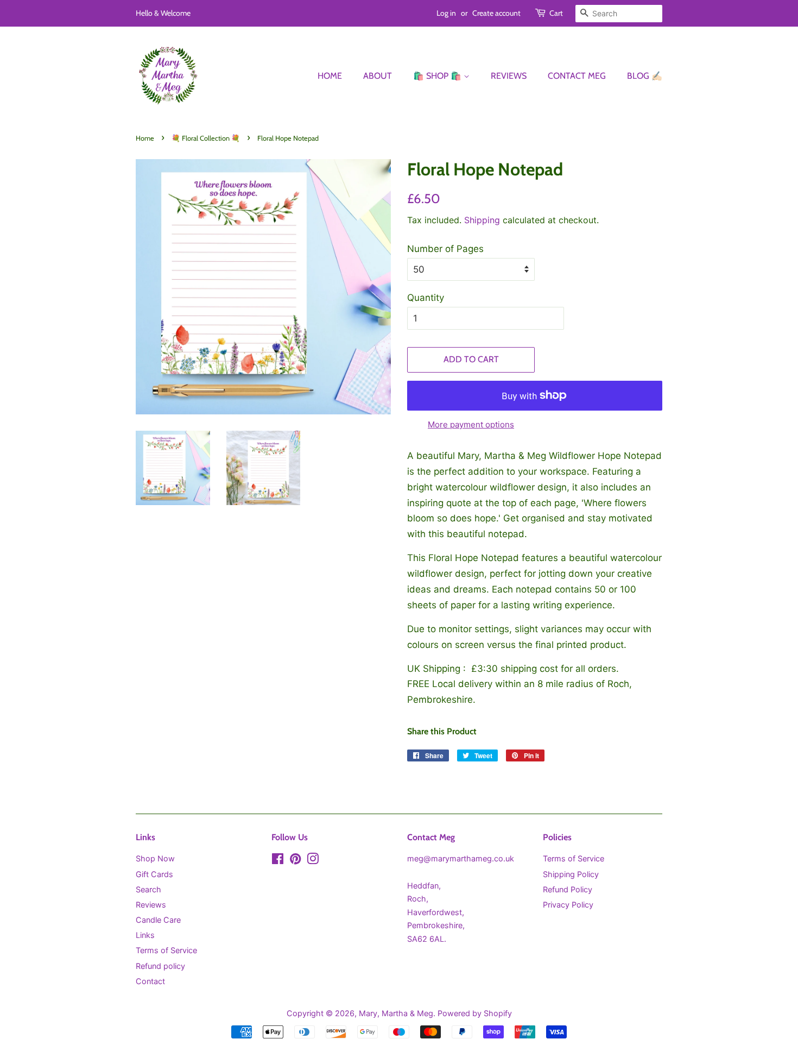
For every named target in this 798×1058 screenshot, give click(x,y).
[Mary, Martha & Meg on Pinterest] (295, 860)
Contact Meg (577, 76)
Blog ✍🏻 (644, 76)
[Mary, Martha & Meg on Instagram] (313, 860)
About (377, 76)
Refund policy (160, 966)
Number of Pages (445, 248)
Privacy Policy (568, 904)
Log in (446, 13)
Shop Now (155, 858)
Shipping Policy (571, 874)
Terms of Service (166, 950)
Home (330, 76)
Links (145, 935)
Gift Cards (154, 874)
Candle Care (158, 919)
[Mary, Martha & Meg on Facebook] (277, 860)
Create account (496, 13)
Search (148, 889)
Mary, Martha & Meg (396, 1013)
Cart (556, 13)
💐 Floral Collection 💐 (206, 138)
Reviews (509, 76)
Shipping (482, 220)
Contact (150, 981)
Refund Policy (567, 889)
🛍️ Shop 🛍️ (438, 76)
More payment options (471, 424)
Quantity (425, 297)
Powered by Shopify (475, 1013)
